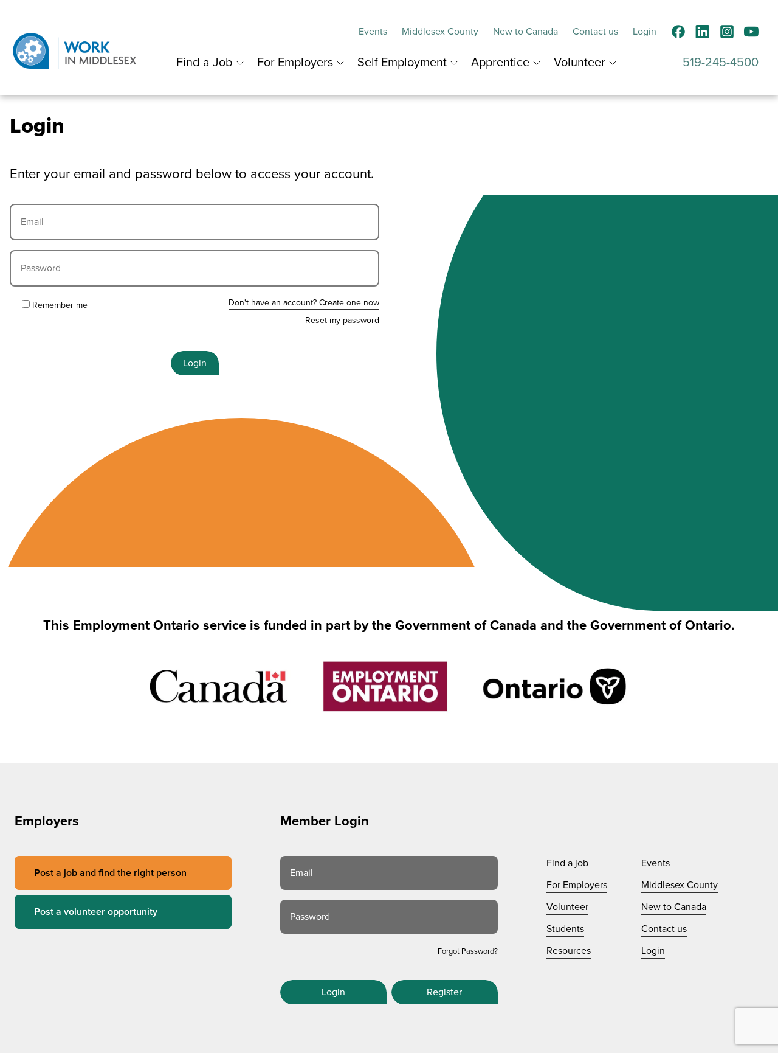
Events (373, 32)
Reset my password (342, 320)
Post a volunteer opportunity (95, 912)
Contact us (595, 32)
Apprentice (500, 62)
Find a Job (204, 62)
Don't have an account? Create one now (304, 302)
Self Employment (402, 62)
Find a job (567, 863)
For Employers (295, 62)
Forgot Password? (468, 951)
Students (565, 929)
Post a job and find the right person (110, 873)
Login (644, 32)
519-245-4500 (721, 62)
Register (444, 992)
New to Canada (525, 32)
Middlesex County (440, 32)
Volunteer (579, 62)
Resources (568, 951)
